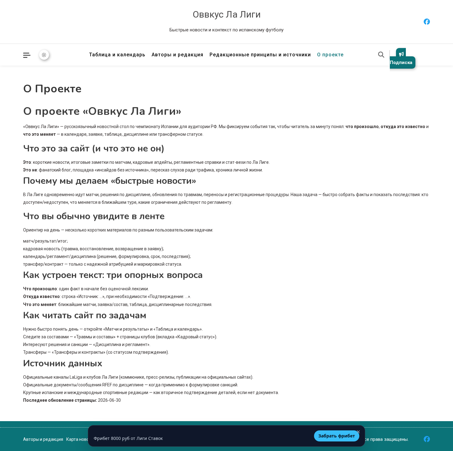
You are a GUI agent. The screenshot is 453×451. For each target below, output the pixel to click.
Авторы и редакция (177, 55)
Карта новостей (82, 439)
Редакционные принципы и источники (260, 55)
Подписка (401, 62)
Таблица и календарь (117, 55)
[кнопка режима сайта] (44, 55)
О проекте (330, 55)
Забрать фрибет (336, 436)
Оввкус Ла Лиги (227, 14)
